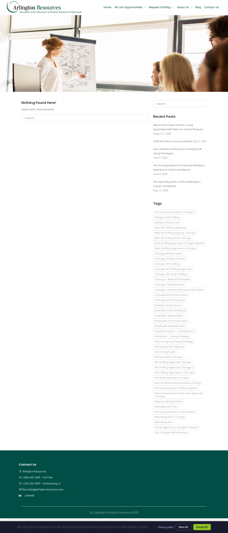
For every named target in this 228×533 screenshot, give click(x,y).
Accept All (202, 526)
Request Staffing (159, 7)
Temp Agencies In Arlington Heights (176, 427)
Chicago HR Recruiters (168, 253)
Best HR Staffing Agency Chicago (175, 233)
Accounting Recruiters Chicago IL (175, 212)
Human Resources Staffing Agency (176, 388)
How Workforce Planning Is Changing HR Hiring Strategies (177, 151)
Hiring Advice (186, 331)
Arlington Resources (167, 222)
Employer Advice (165, 331)
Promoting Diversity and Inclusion (175, 411)
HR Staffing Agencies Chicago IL (174, 367)
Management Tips (166, 406)
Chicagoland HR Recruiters (171, 295)
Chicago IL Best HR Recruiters (172, 279)
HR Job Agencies (165, 352)
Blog (198, 7)
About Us (183, 7)
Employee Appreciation (169, 315)
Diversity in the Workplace (170, 310)
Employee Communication (171, 321)
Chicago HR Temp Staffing (171, 274)
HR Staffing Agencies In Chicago (174, 372)
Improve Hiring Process (169, 401)
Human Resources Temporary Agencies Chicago (179, 394)
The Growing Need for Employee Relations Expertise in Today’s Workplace (179, 167)
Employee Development (170, 326)
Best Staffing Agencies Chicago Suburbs (179, 243)
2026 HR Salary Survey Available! (172, 141)
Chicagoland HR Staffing (170, 300)
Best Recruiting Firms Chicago (173, 238)
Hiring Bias (161, 336)
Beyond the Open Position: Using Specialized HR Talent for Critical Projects (178, 127)
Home (107, 7)
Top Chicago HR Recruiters (171, 432)
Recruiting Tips (163, 422)
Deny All (183, 526)
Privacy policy (166, 527)
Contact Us (211, 7)
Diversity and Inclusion (168, 305)
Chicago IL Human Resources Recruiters (179, 289)
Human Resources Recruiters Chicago (178, 383)
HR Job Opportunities (128, 7)
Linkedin (30, 496)
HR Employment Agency (169, 346)
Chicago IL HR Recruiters (169, 284)
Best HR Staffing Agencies (170, 227)
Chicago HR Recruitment (170, 258)
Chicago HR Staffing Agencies (173, 269)
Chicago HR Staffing (167, 264)
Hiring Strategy (180, 336)
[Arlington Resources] (44, 7)
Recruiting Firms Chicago (170, 417)
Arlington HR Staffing (167, 217)
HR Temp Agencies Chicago (172, 377)
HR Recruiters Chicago (168, 357)
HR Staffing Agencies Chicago (173, 362)
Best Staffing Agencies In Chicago (175, 248)
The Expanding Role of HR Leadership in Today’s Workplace (177, 184)
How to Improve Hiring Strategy (174, 341)
